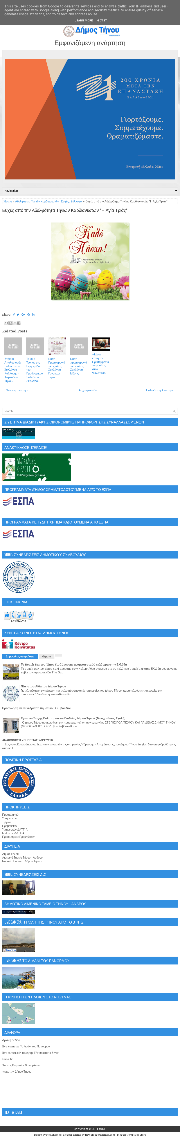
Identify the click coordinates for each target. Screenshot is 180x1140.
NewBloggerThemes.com (100, 1134)
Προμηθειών (10, 825)
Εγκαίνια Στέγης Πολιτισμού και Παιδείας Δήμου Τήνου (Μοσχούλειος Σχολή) (73, 718)
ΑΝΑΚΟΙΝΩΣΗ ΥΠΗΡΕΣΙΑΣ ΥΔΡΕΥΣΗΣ (28, 740)
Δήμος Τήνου (10, 853)
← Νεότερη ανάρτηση (15, 390)
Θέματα (46, 656)
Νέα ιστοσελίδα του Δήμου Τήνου (43, 686)
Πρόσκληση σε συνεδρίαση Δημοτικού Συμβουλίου (37, 708)
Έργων (6, 822)
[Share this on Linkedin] (33, 314)
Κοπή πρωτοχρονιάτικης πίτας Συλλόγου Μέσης (78, 366)
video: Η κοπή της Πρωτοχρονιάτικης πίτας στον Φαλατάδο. (100, 363)
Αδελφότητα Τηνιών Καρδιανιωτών (37, 201)
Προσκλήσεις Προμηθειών (18, 836)
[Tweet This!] (18, 314)
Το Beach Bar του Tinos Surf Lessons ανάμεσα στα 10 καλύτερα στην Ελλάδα (74, 664)
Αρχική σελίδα (88, 390)
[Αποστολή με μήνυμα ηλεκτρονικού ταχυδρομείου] (6, 323)
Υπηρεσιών (9, 818)
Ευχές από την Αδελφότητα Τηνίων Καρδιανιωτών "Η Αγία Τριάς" (65, 210)
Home (8, 201)
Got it (102, 20)
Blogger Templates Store (131, 1134)
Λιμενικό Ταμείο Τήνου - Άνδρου (22, 857)
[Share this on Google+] (23, 314)
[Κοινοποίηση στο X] (15, 323)
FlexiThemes (53, 1134)
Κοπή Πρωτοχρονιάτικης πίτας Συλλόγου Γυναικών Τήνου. (56, 368)
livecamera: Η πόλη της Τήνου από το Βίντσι (30, 1052)
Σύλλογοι (76, 201)
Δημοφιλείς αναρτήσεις (20, 656)
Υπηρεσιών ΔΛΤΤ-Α (15, 829)
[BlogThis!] (10, 323)
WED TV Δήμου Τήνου (16, 1071)
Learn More (84, 20)
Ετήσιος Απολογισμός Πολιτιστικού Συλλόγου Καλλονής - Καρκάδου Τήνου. (12, 370)
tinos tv (7, 1059)
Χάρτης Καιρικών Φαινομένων (21, 1065)
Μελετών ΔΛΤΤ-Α (13, 833)
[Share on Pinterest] (28, 314)
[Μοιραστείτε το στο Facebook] (19, 323)
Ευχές (65, 201)
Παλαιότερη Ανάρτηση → (162, 390)
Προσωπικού (10, 814)
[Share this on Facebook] (14, 314)
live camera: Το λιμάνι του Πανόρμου (26, 1046)
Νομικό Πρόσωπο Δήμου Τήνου (21, 861)
